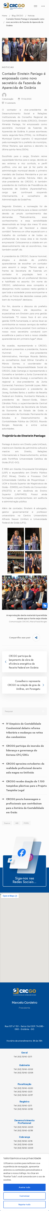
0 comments (10, 103)
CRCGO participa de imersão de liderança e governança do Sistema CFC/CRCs (25, 750)
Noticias (31, 15)
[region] (24, 1182)
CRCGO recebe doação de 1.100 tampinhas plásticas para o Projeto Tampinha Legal (26, 786)
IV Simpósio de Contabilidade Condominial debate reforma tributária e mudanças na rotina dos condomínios (24, 730)
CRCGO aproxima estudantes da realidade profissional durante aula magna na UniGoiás (25, 768)
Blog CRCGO (17, 15)
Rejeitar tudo (24, 1204)
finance (7, 823)
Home (4, 15)
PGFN (26, 823)
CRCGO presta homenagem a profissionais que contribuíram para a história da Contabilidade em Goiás (25, 805)
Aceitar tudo (24, 1187)
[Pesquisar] (24, 711)
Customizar (24, 1196)
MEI (17, 823)
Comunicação (7, 99)
